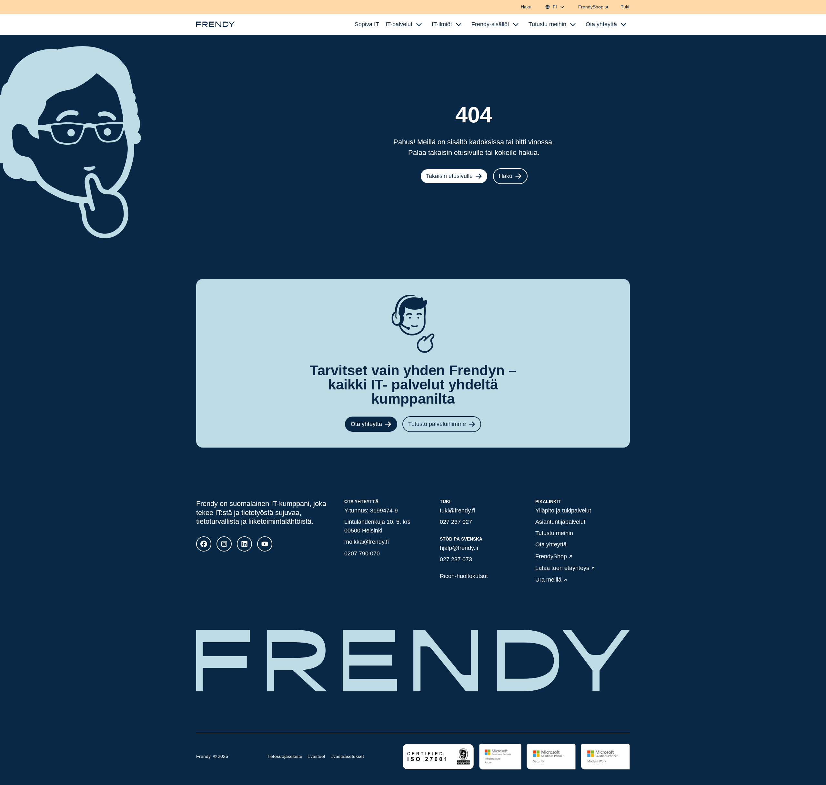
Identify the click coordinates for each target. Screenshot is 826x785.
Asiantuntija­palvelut (560, 522)
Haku (526, 6)
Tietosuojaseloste (284, 756)
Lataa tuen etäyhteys (562, 568)
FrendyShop (590, 6)
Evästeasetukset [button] (347, 756)
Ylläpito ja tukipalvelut (563, 510)
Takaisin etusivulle (449, 176)
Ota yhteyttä (366, 424)
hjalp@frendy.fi (459, 548)
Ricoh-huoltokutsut (464, 576)
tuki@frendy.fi (457, 510)
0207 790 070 (362, 553)
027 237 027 (456, 522)
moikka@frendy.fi (366, 542)
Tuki (625, 6)
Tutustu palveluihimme (437, 424)
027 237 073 (456, 559)
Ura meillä (548, 580)
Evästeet (316, 756)
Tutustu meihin (554, 533)
